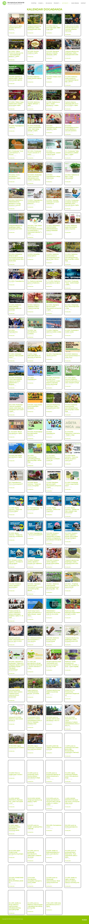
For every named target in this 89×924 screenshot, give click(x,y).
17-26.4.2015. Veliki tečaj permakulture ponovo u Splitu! (53, 904)
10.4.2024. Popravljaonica (16, 281)
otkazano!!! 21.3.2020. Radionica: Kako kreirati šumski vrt (16, 719)
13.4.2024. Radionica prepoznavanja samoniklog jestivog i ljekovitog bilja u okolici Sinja (72, 257)
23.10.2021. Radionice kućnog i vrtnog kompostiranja (52, 639)
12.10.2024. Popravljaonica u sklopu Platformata (53, 176)
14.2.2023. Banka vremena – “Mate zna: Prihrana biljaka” (15, 509)
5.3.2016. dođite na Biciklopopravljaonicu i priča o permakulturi (53, 852)
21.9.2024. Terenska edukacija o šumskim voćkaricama (52, 202)
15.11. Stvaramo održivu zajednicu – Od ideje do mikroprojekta (16, 561)
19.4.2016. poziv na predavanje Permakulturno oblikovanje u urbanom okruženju (34, 854)
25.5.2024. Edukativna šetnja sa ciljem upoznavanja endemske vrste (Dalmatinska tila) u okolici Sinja (16, 257)
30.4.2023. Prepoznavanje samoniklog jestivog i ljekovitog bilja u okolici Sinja (34, 459)
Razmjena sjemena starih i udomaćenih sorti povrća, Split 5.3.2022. (16, 639)
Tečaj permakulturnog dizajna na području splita (53, 692)
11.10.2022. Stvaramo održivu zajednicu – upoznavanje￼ (15, 585)
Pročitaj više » (12, 32)
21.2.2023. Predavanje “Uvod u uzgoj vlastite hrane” (71, 484)
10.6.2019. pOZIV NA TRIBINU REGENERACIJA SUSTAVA (53, 747)
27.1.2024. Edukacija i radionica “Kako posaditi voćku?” (16, 355)
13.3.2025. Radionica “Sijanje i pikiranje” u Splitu (34, 103)
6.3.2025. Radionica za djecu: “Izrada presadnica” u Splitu (53, 103)
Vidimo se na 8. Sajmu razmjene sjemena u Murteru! (15, 27)
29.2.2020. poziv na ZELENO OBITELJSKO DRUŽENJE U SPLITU (53, 719)
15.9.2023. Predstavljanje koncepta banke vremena (35, 433)
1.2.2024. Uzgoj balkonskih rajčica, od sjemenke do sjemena (34, 355)
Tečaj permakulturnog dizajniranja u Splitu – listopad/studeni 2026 (34, 27)
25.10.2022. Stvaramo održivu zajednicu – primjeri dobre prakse (52, 561)
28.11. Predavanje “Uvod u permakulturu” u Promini (16, 152)
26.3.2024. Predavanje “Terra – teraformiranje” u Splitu (72, 282)
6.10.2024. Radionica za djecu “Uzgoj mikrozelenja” (72, 176)
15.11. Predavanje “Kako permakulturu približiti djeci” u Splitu (72, 152)
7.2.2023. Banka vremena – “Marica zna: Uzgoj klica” (53, 509)
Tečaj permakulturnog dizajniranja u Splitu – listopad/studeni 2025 (72, 53)
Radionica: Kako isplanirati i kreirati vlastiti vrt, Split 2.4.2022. (72, 612)
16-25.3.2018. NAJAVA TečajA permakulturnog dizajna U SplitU (35, 800)
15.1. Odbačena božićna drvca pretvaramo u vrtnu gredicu (34, 639)
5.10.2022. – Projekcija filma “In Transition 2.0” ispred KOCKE (72, 585)
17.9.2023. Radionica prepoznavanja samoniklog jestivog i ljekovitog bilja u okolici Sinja (72, 408)
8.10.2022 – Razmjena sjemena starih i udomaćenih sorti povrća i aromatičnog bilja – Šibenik (35, 587)
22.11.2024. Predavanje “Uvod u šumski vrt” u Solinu (34, 152)
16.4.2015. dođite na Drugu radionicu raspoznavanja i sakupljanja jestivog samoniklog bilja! (15, 906)
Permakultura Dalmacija (15, 2)
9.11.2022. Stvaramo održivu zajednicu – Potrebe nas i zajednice (35, 561)
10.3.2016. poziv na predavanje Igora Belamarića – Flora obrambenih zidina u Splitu (71, 854)
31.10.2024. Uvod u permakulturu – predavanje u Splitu (14, 176)
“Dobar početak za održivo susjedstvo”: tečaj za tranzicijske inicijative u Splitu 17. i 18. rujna (16, 614)
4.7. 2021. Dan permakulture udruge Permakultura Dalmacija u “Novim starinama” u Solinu (35, 665)
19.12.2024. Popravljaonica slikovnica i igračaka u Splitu (53, 127)
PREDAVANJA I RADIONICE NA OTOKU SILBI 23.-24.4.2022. (53, 612)
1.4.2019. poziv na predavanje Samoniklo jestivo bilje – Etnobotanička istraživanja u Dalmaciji (72, 749)
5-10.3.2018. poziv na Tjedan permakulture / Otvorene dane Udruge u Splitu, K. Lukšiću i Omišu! (53, 802)
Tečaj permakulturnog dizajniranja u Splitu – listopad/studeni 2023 (53, 406)
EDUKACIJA (49, 3)
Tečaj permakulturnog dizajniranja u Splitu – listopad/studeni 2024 (15, 227)
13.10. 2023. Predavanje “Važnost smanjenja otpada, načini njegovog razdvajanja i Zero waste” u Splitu (16, 408)
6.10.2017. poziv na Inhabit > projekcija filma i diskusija (35, 827)
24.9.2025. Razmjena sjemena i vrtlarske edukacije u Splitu (52, 53)
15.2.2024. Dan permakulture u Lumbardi (32, 332)
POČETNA (33, 3)
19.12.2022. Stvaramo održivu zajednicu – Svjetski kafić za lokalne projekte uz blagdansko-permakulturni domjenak (53, 536)
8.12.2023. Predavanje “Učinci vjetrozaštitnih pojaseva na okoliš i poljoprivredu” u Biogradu (15, 381)
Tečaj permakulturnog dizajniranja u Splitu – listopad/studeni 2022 (72, 561)
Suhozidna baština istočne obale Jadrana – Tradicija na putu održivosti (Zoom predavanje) (16, 694)
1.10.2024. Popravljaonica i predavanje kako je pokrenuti (35, 202)
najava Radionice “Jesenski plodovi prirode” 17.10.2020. (33, 692)
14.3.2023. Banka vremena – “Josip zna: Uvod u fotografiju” (34, 484)
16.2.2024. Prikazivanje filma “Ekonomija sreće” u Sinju (72, 306)
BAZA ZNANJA (75, 3)
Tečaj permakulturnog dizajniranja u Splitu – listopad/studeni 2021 (72, 639)
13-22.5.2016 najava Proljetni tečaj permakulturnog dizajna (16, 852)
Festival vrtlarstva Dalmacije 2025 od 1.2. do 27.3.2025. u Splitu (71, 103)
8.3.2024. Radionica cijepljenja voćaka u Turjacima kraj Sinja (33, 306)
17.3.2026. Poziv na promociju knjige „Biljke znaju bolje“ (53, 27)
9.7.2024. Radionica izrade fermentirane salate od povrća (71, 227)
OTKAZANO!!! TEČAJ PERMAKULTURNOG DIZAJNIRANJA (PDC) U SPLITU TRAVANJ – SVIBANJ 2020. (35, 721)
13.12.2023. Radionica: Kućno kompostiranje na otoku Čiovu (72, 355)
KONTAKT (83, 3)
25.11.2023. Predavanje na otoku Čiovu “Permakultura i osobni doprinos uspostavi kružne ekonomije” (53, 381)
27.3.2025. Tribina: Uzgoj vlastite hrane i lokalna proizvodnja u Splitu (16, 103)
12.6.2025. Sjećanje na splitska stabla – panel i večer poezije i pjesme (16, 78)
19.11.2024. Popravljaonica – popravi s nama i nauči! (53, 152)
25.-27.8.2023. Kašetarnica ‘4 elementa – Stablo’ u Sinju (72, 433)
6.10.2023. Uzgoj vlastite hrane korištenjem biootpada (35, 406)
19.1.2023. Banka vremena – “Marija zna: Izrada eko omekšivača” (16, 534)
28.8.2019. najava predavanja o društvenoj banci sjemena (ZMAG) (35, 747)
